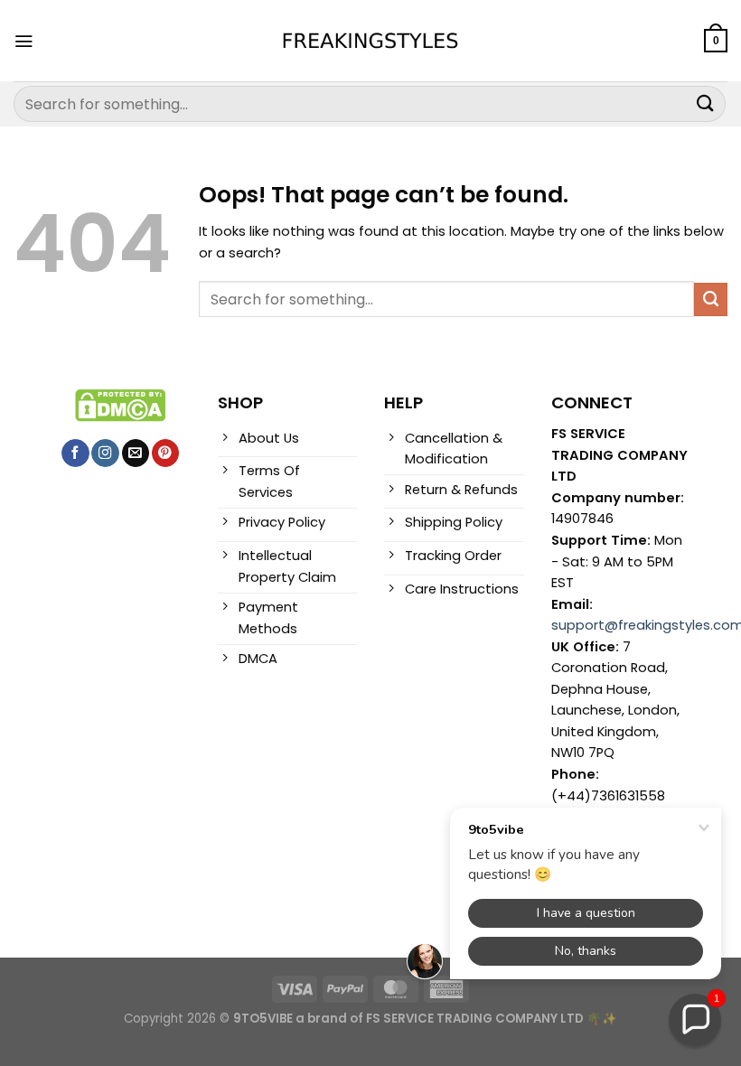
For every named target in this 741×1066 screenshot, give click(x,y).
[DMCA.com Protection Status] (120, 405)
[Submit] (706, 103)
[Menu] (23, 41)
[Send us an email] (135, 453)
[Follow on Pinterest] (165, 453)
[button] (695, 1020)
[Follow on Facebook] (75, 453)
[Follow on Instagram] (104, 453)
